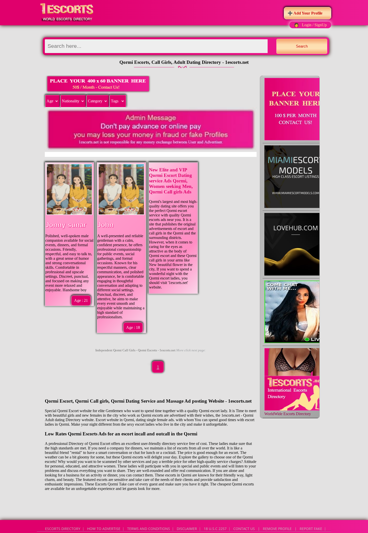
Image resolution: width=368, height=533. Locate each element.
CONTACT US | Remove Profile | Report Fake (277, 528)
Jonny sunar (65, 225)
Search (302, 46)
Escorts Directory (62, 528)
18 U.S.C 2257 (215, 528)
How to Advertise (103, 528)
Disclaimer (187, 528)
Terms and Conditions (148, 528)
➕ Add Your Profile (305, 13)
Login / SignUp (314, 25)
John (105, 225)
